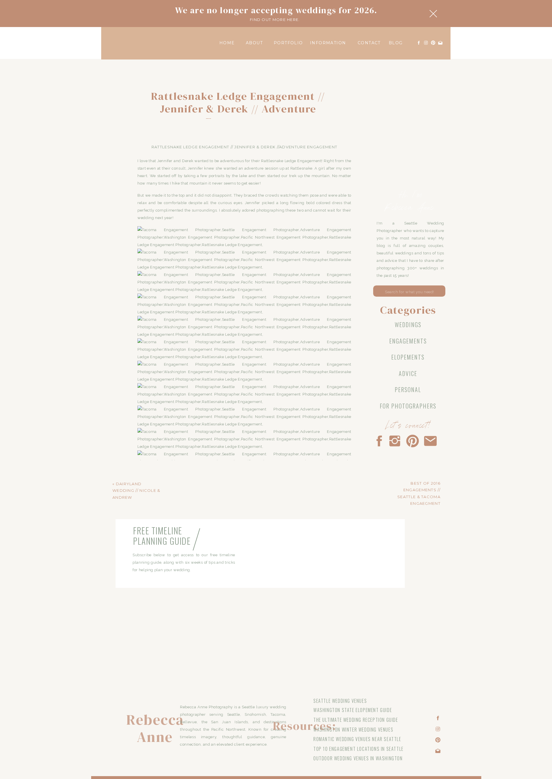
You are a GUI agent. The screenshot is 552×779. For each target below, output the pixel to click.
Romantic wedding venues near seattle (357, 739)
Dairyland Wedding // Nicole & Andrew (136, 490)
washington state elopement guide (352, 710)
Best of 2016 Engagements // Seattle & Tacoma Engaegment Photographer (418, 497)
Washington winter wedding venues (353, 729)
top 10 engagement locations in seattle (358, 748)
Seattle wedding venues (340, 700)
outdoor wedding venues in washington (358, 758)
